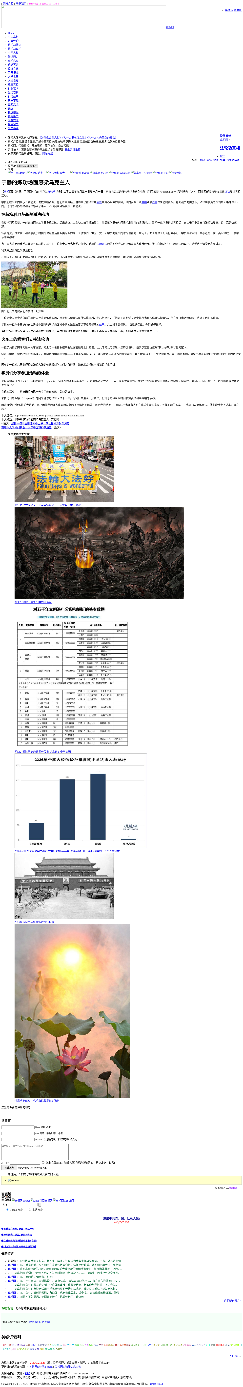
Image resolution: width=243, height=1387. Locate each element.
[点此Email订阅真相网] (42, 1200)
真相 (6, 191)
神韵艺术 (13, 88)
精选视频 (13, 112)
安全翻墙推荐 (73, 149)
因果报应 (13, 72)
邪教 (37, 1349)
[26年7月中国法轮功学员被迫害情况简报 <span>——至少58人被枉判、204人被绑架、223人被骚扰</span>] (81, 847)
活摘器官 (187, 1345)
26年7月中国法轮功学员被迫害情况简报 (67, 851)
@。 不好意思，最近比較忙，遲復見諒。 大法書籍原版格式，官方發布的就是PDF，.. (70, 1280)
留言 (222, 156)
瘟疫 (194, 1345)
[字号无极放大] (55, 173)
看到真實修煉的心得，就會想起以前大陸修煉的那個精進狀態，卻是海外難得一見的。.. (71, 1269)
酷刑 (42, 1349)
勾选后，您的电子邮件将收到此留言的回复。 (34, 1174)
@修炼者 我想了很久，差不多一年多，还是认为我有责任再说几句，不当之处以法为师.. (71, 1261)
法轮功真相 (14, 48)
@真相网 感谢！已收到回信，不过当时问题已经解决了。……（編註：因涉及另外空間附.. (67, 1272)
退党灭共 (13, 64)
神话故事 (13, 96)
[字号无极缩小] (17, 173)
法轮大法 (102, 243)
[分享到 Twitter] (79, 173)
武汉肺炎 (135, 1345)
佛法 (202, 160)
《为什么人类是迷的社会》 (102, 137)
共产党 (70, 1345)
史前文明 (13, 104)
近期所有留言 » (233, 1300)
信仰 (54, 1345)
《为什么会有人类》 (51, 137)
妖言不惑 (13, 128)
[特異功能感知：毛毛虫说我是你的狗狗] (72, 1097)
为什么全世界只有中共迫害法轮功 (48, 505)
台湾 (77, 1345)
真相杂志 (13, 116)
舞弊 (213, 1345)
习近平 (34, 1345)
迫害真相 (13, 84)
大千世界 (13, 76)
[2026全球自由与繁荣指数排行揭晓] (64, 918)
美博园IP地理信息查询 (68, 1366)
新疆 (106, 1345)
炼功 (227, 191)
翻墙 (27, 1373)
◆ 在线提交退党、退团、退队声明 (17, 1228)
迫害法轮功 (23, 1349)
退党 (32, 1349)
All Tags (233, 1356)
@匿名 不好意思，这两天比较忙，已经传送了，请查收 (52, 1296)
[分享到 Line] (161, 173)
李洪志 (123, 1345)
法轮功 (52, 191)
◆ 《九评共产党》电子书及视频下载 (18, 1246)
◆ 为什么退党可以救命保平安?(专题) (19, 1240)
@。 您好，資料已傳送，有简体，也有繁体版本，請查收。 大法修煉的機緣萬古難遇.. (70, 1292)
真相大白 (201, 1345)
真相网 (170, 27)
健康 (216, 160)
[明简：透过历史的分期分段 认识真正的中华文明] (73, 748)
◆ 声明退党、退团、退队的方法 (16, 1234)
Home (11, 33)
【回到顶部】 (156, 1384)
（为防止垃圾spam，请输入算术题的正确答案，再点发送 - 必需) (77, 1162)
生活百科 (13, 92)
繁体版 (238, 10)
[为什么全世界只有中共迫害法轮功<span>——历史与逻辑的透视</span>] (64, 501)
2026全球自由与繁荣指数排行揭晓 (34, 922)
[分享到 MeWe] (99, 173)
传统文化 (13, 68)
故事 (222, 160)
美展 (10, 108)
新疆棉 (111, 1345)
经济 (208, 1345)
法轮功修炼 (14, 44)
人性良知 (13, 80)
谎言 (227, 1345)
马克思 (59, 1349)
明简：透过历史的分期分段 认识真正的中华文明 (43, 751)
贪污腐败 (234, 1345)
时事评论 (13, 40)
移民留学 (13, 124)
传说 (49, 1345)
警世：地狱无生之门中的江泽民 (33, 602)
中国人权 (13, 52)
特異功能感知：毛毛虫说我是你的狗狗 (37, 1100)
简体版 (229, 10)
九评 (28, 1345)
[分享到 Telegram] (141, 173)
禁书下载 (13, 100)
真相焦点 (13, 60)
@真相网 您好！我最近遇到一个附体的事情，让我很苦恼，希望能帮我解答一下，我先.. (66, 1284)
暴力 (117, 1345)
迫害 (154, 202)
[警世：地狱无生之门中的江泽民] (99, 598)
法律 (150, 1345)
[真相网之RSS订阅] (63, 1200)
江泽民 (143, 1345)
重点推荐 (50, 1349)
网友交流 (13, 120)
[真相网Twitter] (21, 1200)
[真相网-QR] (6, 1200)
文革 (101, 1345)
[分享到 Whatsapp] (119, 173)
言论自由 (220, 1345)
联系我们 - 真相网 (39, 1322)
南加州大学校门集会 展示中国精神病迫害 (26, 427)
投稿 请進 (225, 135)
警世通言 (13, 56)
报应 (91, 1345)
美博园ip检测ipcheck (41, 1366)
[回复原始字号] (36, 173)
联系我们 (21, 3)
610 (4, 1345)
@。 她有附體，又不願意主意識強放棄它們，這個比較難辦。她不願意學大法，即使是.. (71, 1265)
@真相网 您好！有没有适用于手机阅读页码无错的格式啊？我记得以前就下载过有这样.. (66, 1288)
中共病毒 (21, 1345)
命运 (82, 1345)
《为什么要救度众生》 (74, 137)
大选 (86, 1345)
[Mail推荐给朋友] (175, 173)
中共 (144, 202)
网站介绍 (8, 3)
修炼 (209, 160)
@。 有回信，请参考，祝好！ (37, 1276)
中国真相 (13, 36)
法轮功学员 (233, 160)
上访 (9, 1345)
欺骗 (128, 1345)
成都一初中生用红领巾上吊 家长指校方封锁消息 (40, 423)
